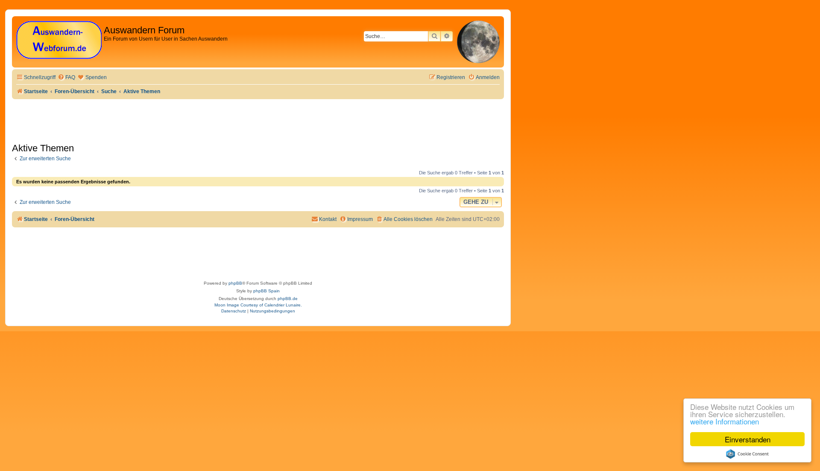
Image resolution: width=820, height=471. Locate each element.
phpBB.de (288, 298)
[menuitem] (66, 77)
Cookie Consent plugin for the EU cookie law (747, 454)
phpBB (235, 283)
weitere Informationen (724, 421)
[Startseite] (59, 40)
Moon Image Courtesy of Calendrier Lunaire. (258, 305)
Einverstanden (747, 439)
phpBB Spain (266, 290)
